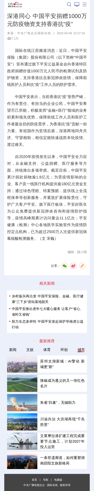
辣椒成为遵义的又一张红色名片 (62, 383)
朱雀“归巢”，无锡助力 (57, 403)
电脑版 (58, 479)
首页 (34, 479)
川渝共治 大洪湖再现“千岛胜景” (62, 422)
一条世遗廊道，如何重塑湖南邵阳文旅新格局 (62, 460)
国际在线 (15, 4)
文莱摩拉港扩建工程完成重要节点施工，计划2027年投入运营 (62, 441)
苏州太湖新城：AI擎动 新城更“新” (62, 364)
